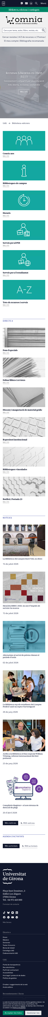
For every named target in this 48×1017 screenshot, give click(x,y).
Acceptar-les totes (13, 1013)
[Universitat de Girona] (14, 877)
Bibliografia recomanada (32, 41)
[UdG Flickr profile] (8, 917)
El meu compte (11, 41)
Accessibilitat (8, 973)
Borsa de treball (9, 948)
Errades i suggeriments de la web (15, 984)
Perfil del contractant (11, 970)
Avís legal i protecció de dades (14, 975)
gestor (23, 1006)
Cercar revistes (9, 37)
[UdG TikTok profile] (4, 912)
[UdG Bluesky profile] (8, 912)
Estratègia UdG (8, 950)
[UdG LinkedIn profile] (16, 912)
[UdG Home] (3, 3)
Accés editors (8, 987)
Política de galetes (10, 978)
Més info (24, 92)
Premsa (41, 37)
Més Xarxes (7, 922)
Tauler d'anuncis (9, 945)
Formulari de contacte (11, 904)
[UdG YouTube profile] (12, 917)
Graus (5, 937)
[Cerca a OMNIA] (43, 30)
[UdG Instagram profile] (12, 912)
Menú (43, 3)
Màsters (6, 940)
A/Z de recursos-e (27, 37)
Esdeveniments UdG (10, 953)
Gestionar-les (33, 1013)
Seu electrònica (8, 967)
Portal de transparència (11, 965)
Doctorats (6, 942)
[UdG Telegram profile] (16, 917)
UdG (5, 123)
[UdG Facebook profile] (4, 917)
